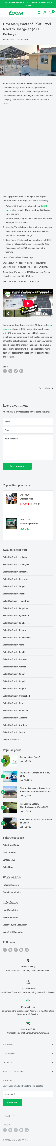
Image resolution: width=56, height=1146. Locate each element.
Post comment (17, 466)
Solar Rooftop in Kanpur (14, 586)
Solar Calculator (10, 917)
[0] (51, 12)
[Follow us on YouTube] (21, 949)
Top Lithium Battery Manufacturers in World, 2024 (34, 805)
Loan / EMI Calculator (13, 932)
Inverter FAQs (9, 852)
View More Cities (11, 739)
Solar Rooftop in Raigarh (14, 688)
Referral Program (11, 885)
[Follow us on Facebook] (5, 949)
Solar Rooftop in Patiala (14, 732)
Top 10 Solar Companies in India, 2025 (35, 774)
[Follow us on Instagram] (16, 949)
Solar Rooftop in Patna (13, 644)
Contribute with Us (12, 892)
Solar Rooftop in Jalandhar (15, 710)
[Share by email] (21, 371)
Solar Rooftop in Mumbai (14, 666)
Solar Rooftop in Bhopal (14, 681)
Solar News (8, 867)
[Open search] (39, 12)
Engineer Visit (26, 498)
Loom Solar (25, 495)
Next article (44, 388)
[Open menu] (4, 13)
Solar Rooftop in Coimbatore (16, 623)
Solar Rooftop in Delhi (13, 703)
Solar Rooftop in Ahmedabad (16, 696)
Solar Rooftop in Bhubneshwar (17, 637)
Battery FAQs (9, 859)
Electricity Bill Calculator (15, 924)
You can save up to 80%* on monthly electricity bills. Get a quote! (28, 4)
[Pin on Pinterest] (10, 371)
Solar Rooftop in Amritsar (15, 725)
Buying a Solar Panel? (30, 757)
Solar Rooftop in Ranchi (14, 652)
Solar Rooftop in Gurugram (15, 579)
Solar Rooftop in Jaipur (14, 674)
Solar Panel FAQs (11, 845)
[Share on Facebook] (5, 371)
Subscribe (12, 1102)
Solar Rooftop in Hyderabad (16, 615)
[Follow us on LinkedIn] (27, 949)
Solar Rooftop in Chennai (14, 593)
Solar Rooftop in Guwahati (15, 659)
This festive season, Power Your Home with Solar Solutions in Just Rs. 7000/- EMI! (36, 790)
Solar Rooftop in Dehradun (15, 571)
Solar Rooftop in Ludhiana (15, 717)
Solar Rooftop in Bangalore (15, 608)
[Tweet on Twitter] (16, 371)
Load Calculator (10, 910)
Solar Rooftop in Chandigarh (16, 564)
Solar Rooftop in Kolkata (14, 630)
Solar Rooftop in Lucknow (15, 557)
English (7, 1116)
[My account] (45, 12)
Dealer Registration (29, 523)
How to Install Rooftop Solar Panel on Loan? (36, 821)
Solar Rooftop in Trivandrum (16, 601)
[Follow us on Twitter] (10, 949)
